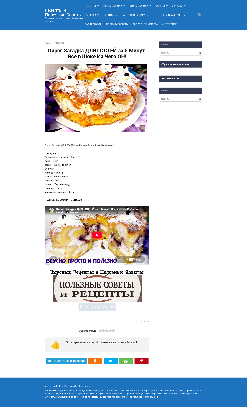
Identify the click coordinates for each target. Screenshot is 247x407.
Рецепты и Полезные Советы (63, 12)
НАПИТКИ (108, 15)
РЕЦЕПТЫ (90, 6)
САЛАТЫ (160, 6)
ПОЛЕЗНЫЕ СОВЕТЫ (117, 24)
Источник (144, 321)
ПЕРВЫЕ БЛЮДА (112, 6)
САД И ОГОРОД (93, 24)
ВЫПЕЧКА (90, 15)
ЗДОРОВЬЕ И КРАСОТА (145, 24)
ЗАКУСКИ (177, 6)
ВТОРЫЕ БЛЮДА (139, 6)
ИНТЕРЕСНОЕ (169, 24)
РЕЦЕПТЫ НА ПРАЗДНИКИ (167, 15)
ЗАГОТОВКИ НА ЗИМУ (134, 15)
